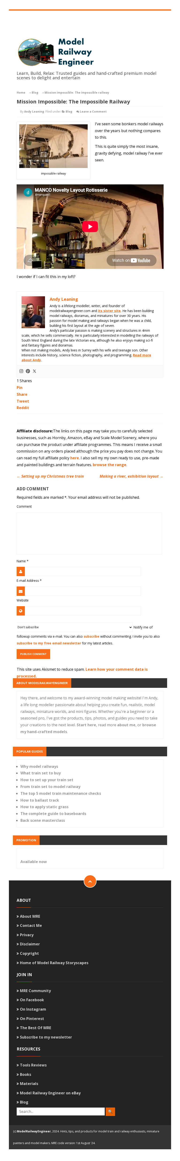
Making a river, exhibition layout (131, 476)
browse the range (109, 464)
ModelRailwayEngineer (34, 1131)
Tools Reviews (33, 1065)
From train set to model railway (50, 786)
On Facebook (32, 999)
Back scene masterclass (42, 820)
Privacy (27, 934)
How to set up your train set (46, 779)
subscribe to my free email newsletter (49, 643)
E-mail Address (29, 580)
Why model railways (39, 766)
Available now (33, 861)
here (74, 458)
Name (22, 561)
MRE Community (35, 990)
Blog (35, 93)
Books (25, 1074)
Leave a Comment (93, 112)
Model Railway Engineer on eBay (50, 1093)
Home (21, 93)
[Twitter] (34, 371)
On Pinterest (32, 1018)
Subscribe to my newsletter (46, 1037)
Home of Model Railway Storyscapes (54, 962)
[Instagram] (21, 371)
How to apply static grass (44, 806)
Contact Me (31, 925)
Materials (29, 1083)
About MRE (30, 916)
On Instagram (33, 1009)
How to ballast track (39, 800)
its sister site (109, 310)
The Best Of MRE (35, 1027)
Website (23, 600)
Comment (24, 506)
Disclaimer (30, 944)
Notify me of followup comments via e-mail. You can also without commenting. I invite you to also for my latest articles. (88, 635)
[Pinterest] (28, 371)
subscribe (91, 636)
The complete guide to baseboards (53, 813)
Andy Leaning (34, 112)
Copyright (29, 953)
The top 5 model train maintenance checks (60, 793)
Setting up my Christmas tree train (50, 476)
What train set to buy (40, 773)
